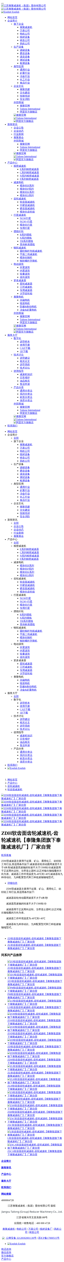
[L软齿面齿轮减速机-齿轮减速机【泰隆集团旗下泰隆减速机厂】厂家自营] (35, 1135)
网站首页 (12, 17)
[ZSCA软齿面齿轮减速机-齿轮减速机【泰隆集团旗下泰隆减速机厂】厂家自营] (35, 1148)
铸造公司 (34, 1232)
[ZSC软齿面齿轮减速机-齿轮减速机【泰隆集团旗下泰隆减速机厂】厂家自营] (35, 1121)
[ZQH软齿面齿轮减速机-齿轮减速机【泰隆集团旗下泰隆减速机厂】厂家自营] (35, 1017)
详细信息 (12, 883)
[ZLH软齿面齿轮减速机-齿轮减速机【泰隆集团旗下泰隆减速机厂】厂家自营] (35, 1082)
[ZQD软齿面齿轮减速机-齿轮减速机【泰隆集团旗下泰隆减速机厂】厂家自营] (35, 1030)
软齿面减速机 (14, 789)
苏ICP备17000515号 (48, 1238)
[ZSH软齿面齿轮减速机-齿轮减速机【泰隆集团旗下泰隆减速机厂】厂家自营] (35, 1108)
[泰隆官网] (20, 115)
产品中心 (12, 783)
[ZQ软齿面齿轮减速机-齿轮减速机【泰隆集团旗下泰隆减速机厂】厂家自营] (35, 964)
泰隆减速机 (8, 1229)
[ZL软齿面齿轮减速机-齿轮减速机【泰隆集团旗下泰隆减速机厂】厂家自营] (35, 1069)
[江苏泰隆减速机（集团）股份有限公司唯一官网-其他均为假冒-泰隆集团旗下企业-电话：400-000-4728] (32, 7)
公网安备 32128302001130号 (21, 1238)
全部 (16, 438)
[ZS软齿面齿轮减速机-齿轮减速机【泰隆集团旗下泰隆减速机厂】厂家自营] (35, 1095)
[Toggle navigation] (2, 3)
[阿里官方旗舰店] (24, 121)
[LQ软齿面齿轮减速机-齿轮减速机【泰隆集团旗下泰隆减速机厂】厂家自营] (35, 1004)
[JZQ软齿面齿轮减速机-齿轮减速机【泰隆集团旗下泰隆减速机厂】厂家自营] (35, 978)
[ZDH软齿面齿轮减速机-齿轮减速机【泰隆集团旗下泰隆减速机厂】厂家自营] (35, 1056)
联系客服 (6, 855)
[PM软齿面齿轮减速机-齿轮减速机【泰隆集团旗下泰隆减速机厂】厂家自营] (35, 991)
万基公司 (33, 1229)
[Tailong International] (25, 118)
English (21, 768)
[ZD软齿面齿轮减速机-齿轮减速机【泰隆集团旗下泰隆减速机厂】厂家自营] (35, 1043)
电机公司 (22, 1229)
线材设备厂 (46, 1229)
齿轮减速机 (13, 786)
